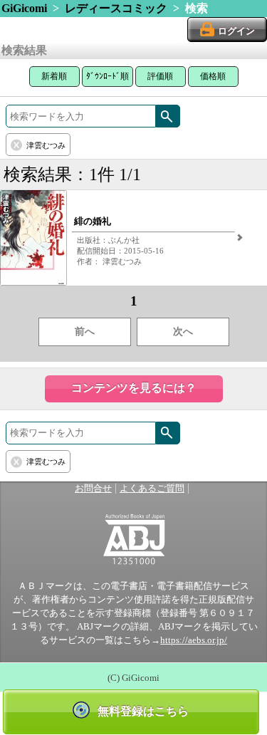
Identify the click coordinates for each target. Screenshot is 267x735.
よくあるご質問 (152, 489)
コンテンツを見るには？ (134, 388)
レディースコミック (116, 8)
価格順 (213, 76)
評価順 (160, 76)
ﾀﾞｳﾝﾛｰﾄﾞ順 (107, 76)
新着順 (54, 76)
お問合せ (93, 489)
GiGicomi (24, 8)
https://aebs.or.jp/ (193, 640)
